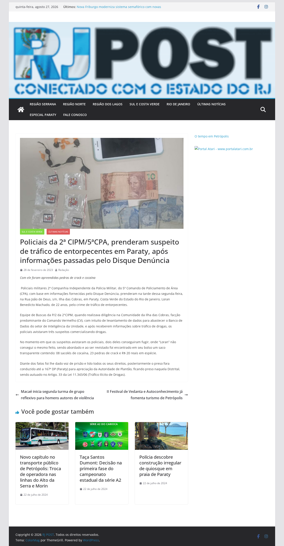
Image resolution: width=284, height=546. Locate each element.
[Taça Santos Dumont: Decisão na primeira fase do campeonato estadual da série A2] (101, 425)
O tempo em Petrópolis (212, 136)
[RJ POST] (21, 109)
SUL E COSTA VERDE (145, 104)
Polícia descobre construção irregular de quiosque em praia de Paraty (160, 465)
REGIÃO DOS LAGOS (107, 104)
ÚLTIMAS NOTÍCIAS (211, 104)
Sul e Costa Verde (32, 231)
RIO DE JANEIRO (178, 104)
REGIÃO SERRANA (43, 104)
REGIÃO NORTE (74, 104)
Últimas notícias (58, 231)
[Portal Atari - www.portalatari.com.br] (224, 149)
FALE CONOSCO (75, 115)
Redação (63, 270)
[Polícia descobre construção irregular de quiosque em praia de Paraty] (161, 425)
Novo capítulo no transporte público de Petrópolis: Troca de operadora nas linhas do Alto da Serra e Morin (40, 471)
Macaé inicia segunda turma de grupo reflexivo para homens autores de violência (57, 394)
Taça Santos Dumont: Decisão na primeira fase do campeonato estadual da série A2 (101, 468)
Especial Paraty (43, 115)
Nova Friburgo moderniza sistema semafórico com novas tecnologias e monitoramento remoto (119, 9)
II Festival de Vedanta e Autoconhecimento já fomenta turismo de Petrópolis (145, 394)
